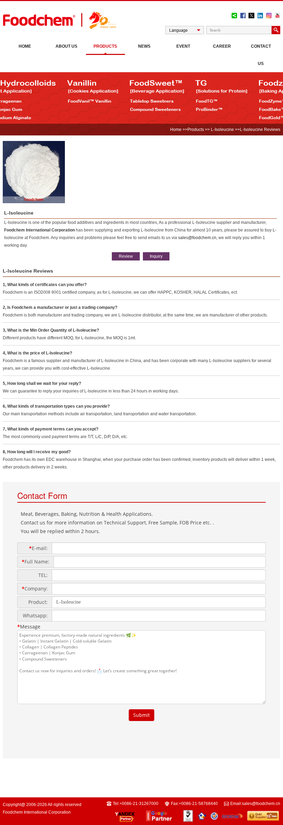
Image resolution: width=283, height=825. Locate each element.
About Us (66, 46)
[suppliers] (34, 201)
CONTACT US (261, 55)
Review (126, 256)
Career (222, 46)
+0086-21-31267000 (138, 803)
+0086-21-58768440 (198, 803)
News (144, 46)
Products (105, 46)
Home (25, 46)
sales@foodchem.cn (197, 237)
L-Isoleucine (222, 129)
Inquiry (156, 256)
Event (183, 46)
